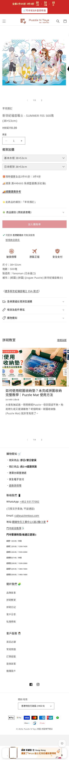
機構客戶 (11, 670)
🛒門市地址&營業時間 (34, 10)
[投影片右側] (41, 100)
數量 (4, 134)
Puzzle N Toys (30, 729)
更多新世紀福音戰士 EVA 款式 (22, 291)
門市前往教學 (14, 528)
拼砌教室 (11, 599)
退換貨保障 (15, 485)
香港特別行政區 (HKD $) (33, 705)
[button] (4, 21)
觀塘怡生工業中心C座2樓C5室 (29, 521)
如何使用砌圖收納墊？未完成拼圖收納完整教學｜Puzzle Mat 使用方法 (34, 393)
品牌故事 (11, 592)
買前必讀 (11, 641)
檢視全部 (62, 340)
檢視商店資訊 (13, 239)
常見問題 (11, 649)
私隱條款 (11, 621)
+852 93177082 (29, 501)
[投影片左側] (27, 100)
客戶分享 (11, 614)
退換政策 (11, 663)
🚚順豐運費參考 (11, 191)
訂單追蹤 (11, 656)
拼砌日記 (11, 607)
